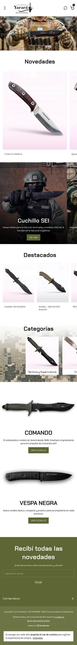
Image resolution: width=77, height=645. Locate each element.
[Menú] (5, 8)
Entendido (38, 638)
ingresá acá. (59, 617)
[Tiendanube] (38, 625)
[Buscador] (65, 8)
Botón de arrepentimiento (38, 621)
